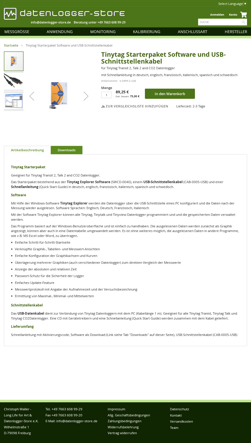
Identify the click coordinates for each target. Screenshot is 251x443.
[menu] (126, 31)
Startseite (11, 45)
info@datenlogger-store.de (76, 421)
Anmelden (217, 14)
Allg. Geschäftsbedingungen (129, 415)
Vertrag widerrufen (122, 433)
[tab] (27, 150)
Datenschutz (179, 409)
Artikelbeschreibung (27, 150)
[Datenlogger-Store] (65, 14)
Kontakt (176, 415)
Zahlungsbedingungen (124, 421)
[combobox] (222, 22)
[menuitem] (17, 31)
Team (174, 427)
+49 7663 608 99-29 (111, 22)
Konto (233, 14)
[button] (32, 96)
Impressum (116, 409)
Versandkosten (181, 421)
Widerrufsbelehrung (123, 427)
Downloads (66, 150)
